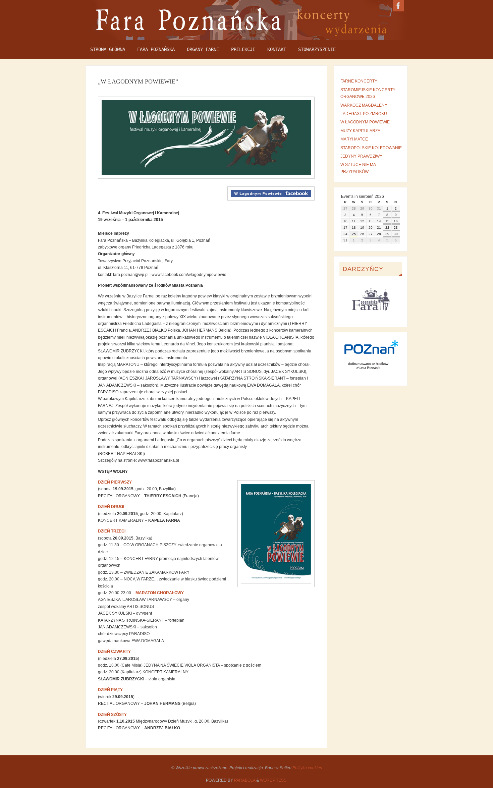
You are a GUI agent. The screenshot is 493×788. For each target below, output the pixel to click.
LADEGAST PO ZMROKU (363, 113)
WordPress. (273, 780)
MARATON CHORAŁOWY (159, 592)
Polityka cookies (307, 768)
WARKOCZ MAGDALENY (363, 105)
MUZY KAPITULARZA (360, 130)
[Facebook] (398, 5)
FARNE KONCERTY (358, 81)
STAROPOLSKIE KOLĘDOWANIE (371, 148)
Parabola (244, 780)
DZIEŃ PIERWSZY (115, 482)
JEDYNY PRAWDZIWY (361, 156)
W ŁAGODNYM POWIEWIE (365, 122)
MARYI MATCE (354, 139)
